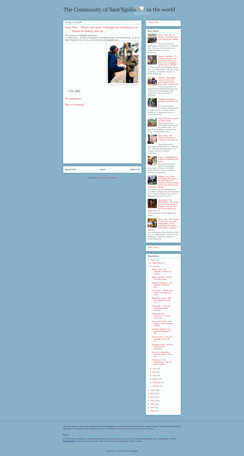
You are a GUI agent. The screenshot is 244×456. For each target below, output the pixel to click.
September (157, 263)
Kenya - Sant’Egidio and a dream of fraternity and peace (168, 159)
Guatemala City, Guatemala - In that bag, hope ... (161, 316)
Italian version (153, 247)
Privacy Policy (153, 22)
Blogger (134, 451)
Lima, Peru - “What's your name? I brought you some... (162, 292)
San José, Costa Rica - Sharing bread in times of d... (162, 354)
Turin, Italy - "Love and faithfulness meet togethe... (161, 308)
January (156, 386)
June (155, 368)
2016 (152, 401)
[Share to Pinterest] (79, 91)
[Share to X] (74, 91)
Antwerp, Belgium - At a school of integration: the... (161, 331)
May (155, 372)
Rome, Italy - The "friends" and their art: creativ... (162, 271)
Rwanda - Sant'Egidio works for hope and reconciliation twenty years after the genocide (168, 81)
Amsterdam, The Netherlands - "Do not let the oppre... (161, 362)
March (155, 379)
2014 (152, 408)
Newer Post (70, 169)
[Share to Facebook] (76, 91)
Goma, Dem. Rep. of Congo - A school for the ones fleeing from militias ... (168, 38)
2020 (152, 260)
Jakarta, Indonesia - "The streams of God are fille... (162, 285)
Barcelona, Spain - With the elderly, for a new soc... (161, 300)
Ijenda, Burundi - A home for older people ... (168, 119)
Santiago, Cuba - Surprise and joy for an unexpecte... (162, 347)
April (155, 375)
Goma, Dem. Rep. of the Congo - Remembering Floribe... (162, 323)
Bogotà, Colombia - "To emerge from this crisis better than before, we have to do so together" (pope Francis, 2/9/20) (167, 60)
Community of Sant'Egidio (104, 426)
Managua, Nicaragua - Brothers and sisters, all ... (167, 101)
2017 (152, 397)
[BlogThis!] (72, 91)
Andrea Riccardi (172, 426)
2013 (152, 411)
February (157, 382)
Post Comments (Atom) (107, 178)
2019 (152, 390)
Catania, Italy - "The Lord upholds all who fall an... (162, 339)
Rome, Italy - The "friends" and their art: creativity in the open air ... (167, 139)
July (154, 266)
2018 (152, 394)
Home (103, 169)
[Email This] (69, 91)
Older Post (135, 169)
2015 (152, 404)
